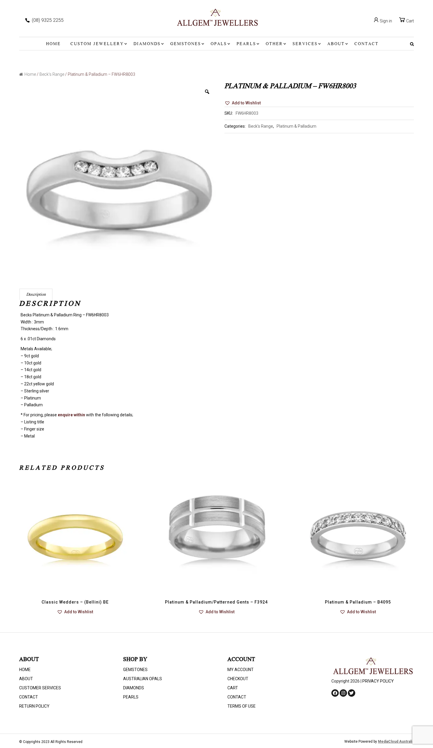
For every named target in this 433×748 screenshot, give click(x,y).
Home (53, 44)
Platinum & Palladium (296, 126)
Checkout (237, 678)
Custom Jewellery (97, 44)
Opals (219, 44)
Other (274, 44)
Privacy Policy (378, 681)
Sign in (385, 21)
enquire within (71, 414)
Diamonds (147, 44)
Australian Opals (142, 678)
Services (305, 44)
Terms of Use (241, 706)
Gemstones (185, 44)
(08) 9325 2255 (48, 20)
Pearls (246, 44)
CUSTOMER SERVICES (40, 687)
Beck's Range (51, 74)
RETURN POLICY (34, 706)
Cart (409, 21)
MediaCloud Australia (396, 741)
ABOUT (336, 44)
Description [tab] (36, 295)
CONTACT (366, 44)
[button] (242, 103)
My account (240, 669)
